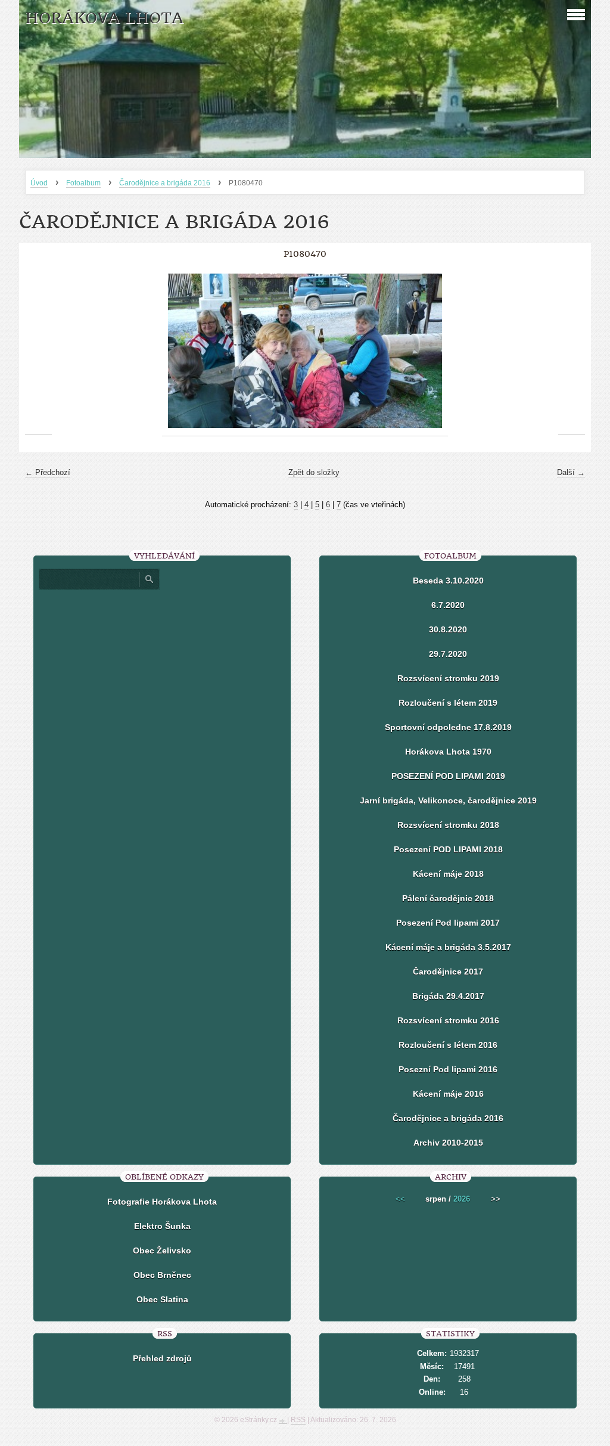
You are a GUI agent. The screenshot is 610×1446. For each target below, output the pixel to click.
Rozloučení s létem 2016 (448, 1045)
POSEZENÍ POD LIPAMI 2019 (448, 776)
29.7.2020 (448, 654)
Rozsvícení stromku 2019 (448, 678)
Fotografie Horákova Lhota (162, 1201)
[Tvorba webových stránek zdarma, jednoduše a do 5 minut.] (283, 1421)
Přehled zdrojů (162, 1358)
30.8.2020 (448, 629)
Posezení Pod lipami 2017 (448, 922)
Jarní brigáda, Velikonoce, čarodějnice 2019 (448, 800)
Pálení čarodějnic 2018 (448, 898)
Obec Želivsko (162, 1250)
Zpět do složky (314, 472)
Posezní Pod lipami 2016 (448, 1069)
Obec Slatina (162, 1299)
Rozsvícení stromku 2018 (448, 825)
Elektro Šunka (162, 1226)
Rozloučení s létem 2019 (448, 703)
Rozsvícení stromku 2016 (448, 1020)
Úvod (39, 183)
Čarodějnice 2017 (448, 971)
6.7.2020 (448, 605)
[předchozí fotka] (38, 351)
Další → (571, 472)
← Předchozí (47, 472)
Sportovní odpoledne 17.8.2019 (448, 727)
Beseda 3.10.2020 (448, 580)
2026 (461, 1198)
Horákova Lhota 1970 (448, 751)
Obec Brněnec (162, 1275)
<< (400, 1198)
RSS (298, 1420)
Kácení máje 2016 (448, 1094)
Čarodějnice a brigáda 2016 (164, 183)
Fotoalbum (83, 183)
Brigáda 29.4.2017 (448, 996)
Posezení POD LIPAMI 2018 (448, 849)
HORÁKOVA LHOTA (104, 18)
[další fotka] (571, 351)
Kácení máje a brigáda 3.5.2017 (448, 947)
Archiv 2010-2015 (448, 1142)
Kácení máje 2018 (448, 874)
